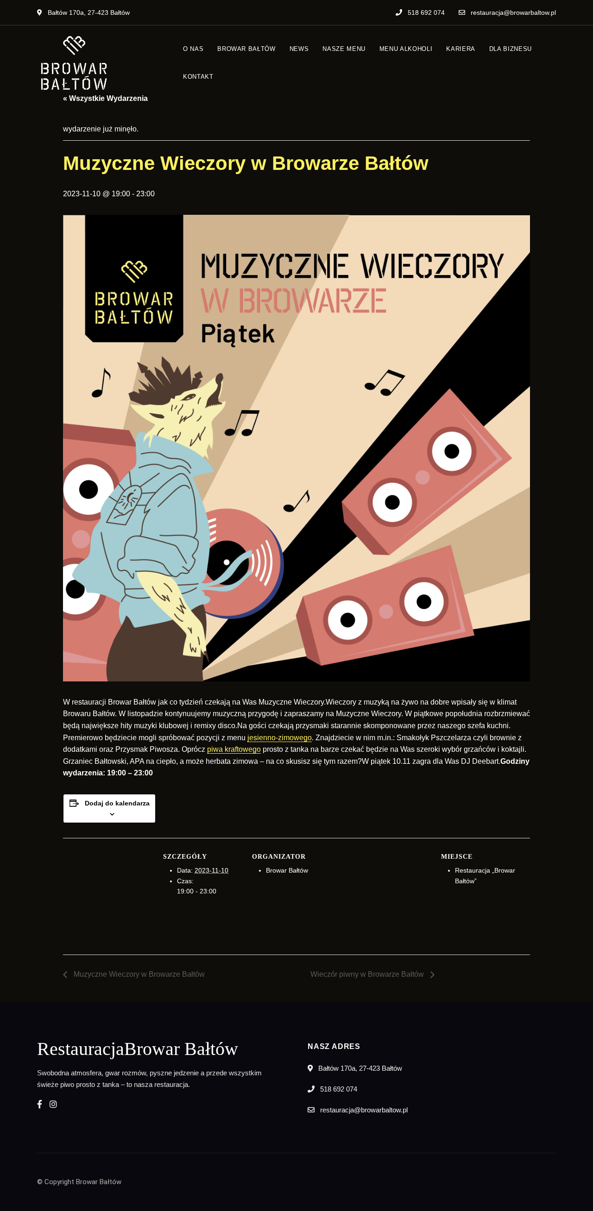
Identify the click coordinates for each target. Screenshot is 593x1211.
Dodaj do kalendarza (117, 803)
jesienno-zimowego (279, 738)
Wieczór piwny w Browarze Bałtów (368, 974)
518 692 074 (425, 12)
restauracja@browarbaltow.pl (512, 12)
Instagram (53, 1104)
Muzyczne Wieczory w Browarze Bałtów (138, 974)
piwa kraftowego (234, 749)
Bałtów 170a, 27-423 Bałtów (88, 12)
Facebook (39, 1104)
